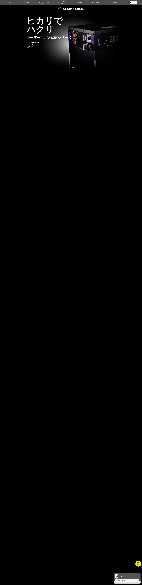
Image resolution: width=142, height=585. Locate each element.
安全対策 (79, 2)
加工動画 (27, 2)
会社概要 (115, 2)
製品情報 (8, 2)
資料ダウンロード (138, 563)
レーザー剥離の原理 (62, 2)
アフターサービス (96, 2)
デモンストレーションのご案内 (44, 2)
